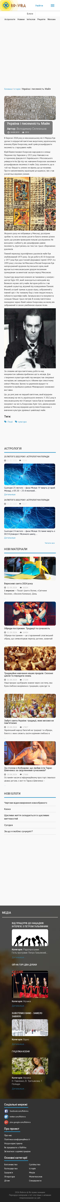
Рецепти (41, 19)
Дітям (7, 1180)
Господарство (11, 1168)
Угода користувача (13, 1143)
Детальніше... (19, 957)
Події (10, 421)
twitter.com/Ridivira (18, 1116)
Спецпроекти (35, 1180)
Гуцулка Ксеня (21, 1051)
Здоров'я (8, 1172)
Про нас (8, 1135)
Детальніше (9, 494)
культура (22, 421)
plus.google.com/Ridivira (20, 1122)
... (25, 594)
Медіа (32, 1172)
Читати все (50, 543)
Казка (7, 809)
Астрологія (9, 19)
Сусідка (8, 825)
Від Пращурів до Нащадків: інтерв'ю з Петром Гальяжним (30, 925)
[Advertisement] (30, 52)
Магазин (52, 19)
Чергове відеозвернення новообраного (25, 802)
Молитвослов (35, 1176)
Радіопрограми (31, 949)
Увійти (39, 5)
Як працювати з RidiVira (15, 1147)
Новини (21, 19)
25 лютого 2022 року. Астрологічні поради (26, 457)
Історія (32, 1168)
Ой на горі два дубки (24, 964)
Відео (26, 1039)
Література (9, 1176)
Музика (27, 1001)
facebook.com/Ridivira (19, 1111)
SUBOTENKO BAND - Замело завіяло (27, 1015)
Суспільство (34, 1164)
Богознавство (10, 1164)
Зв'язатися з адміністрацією (17, 1151)
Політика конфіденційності (17, 1139)
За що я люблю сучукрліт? (18, 831)
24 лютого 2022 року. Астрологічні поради (26, 500)
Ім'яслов (31, 19)
